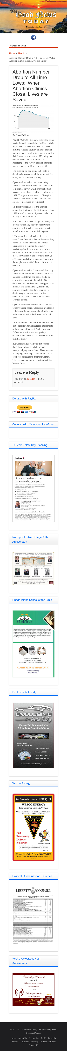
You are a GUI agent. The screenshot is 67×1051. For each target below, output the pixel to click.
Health (21, 53)
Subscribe (52, 1038)
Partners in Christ (48, 1041)
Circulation (34, 1038)
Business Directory (30, 1041)
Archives (15, 1041)
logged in (31, 379)
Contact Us (33, 1045)
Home (12, 53)
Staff (43, 1038)
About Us (22, 1038)
